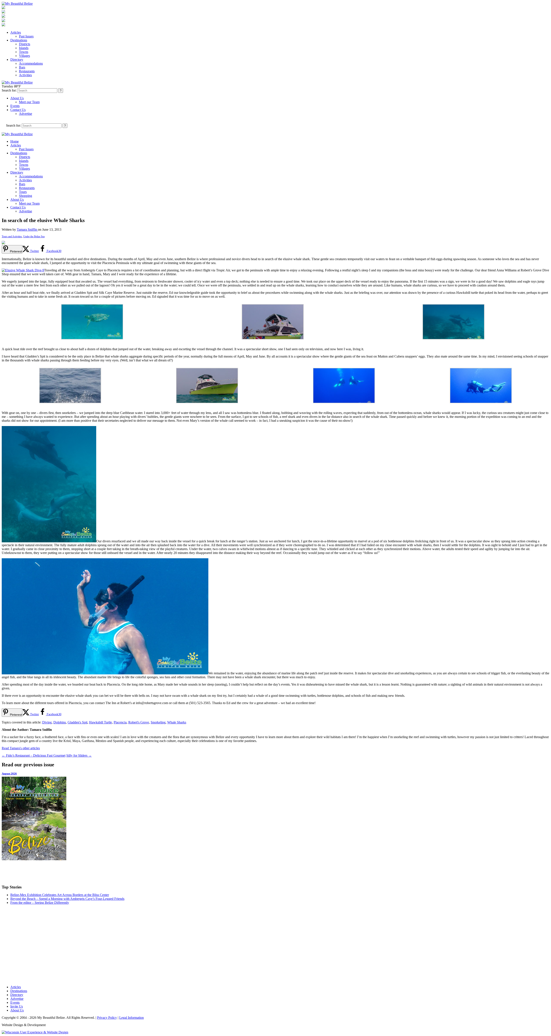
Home (14, 141)
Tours (23, 192)
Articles (15, 32)
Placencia (120, 722)
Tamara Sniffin (27, 229)
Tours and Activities (12, 236)
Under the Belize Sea (34, 236)
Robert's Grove (138, 722)
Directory (16, 59)
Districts (24, 44)
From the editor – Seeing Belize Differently (39, 902)
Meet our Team (29, 102)
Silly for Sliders (79, 755)
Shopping (25, 196)
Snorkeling (158, 722)
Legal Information (131, 1017)
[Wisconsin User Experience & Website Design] (35, 1032)
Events (15, 106)
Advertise (25, 113)
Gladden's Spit (77, 722)
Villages (24, 56)
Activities (25, 75)
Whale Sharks (176, 722)
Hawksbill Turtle (100, 722)
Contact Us (18, 110)
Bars (22, 67)
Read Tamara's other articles (21, 748)
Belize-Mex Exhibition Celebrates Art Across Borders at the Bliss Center (59, 895)
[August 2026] (275, 818)
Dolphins (59, 722)
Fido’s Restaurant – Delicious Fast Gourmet (33, 755)
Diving (47, 722)
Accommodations (31, 63)
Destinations (18, 40)
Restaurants (27, 71)
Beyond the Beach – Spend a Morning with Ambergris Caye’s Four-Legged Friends (67, 899)
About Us (17, 98)
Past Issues (26, 36)
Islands (23, 48)
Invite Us (16, 1006)
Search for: (9, 90)
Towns (23, 52)
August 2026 (9, 773)
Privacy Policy (107, 1017)
